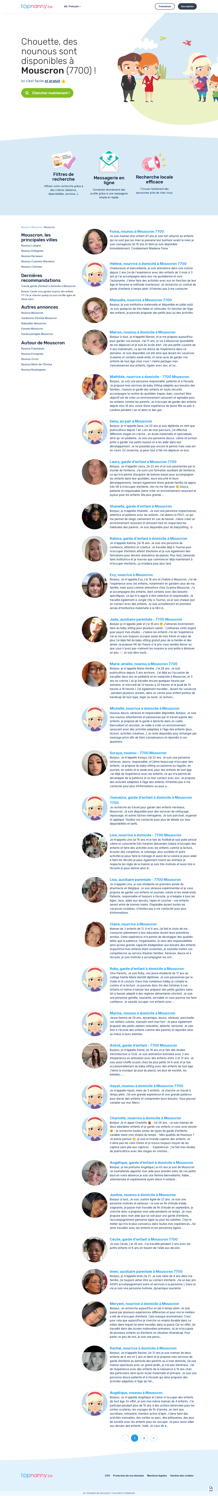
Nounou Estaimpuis (32, 348)
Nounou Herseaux (32, 256)
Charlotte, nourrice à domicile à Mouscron (145, 1118)
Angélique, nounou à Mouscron (136, 1393)
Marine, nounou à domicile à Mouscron (142, 1013)
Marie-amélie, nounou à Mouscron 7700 (143, 664)
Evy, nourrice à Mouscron (131, 575)
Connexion (165, 6)
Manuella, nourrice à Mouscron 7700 (141, 300)
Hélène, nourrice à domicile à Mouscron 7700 (148, 264)
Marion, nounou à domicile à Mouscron (142, 332)
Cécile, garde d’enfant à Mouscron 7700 (144, 1239)
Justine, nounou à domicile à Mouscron (143, 1195)
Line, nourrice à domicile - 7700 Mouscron (145, 835)
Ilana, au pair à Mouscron (131, 421)
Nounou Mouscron (32, 312)
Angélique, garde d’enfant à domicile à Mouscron (151, 1162)
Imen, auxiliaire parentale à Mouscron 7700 (146, 1271)
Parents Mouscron (32, 328)
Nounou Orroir (29, 359)
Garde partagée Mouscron (37, 334)
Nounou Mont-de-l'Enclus (36, 364)
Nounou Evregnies (32, 353)
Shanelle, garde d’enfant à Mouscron (141, 506)
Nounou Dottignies (32, 250)
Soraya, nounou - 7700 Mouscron (138, 753)
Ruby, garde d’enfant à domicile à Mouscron (147, 969)
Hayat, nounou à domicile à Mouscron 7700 (146, 1086)
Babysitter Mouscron (33, 323)
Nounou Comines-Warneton (38, 261)
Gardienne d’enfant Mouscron (39, 318)
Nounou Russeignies (33, 369)
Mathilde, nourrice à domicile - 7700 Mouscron (149, 377)
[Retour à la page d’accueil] (37, 6)
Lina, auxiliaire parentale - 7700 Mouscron (145, 879)
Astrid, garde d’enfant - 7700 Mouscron (143, 1045)
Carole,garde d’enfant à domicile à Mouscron (48, 286)
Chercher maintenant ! (51, 93)
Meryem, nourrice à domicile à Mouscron (144, 1304)
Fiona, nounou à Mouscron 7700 (137, 231)
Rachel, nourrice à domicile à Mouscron (143, 1348)
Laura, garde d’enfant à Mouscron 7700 (143, 462)
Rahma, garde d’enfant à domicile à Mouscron (148, 538)
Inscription (187, 6)
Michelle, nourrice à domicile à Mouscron (144, 708)
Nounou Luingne (31, 245)
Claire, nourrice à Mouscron (133, 924)
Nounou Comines (31, 266)
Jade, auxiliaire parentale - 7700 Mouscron (146, 619)
